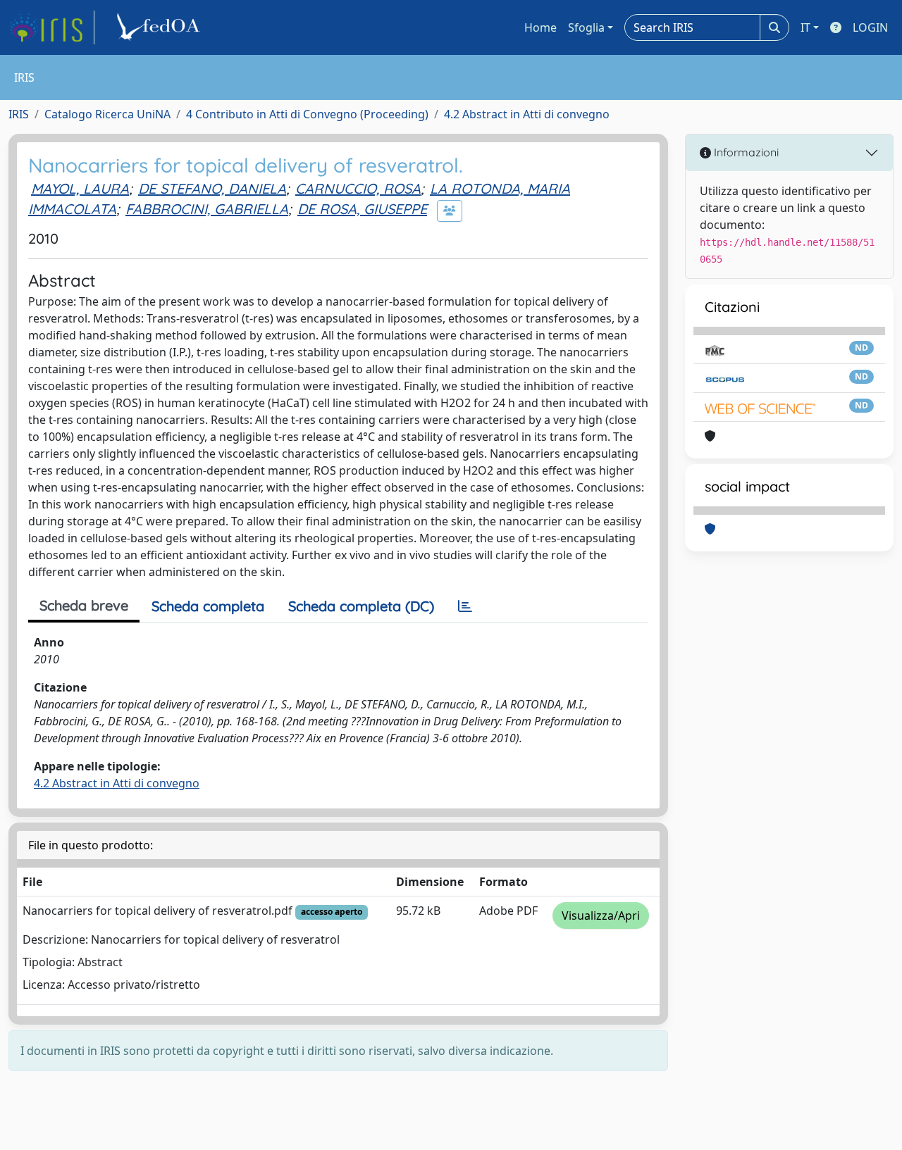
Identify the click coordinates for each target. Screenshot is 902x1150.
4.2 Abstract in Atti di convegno (527, 114)
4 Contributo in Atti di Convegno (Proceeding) (307, 114)
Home (540, 27)
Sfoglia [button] (586, 27)
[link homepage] (51, 27)
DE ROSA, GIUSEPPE (362, 209)
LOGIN (870, 27)
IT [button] (805, 27)
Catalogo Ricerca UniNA (107, 114)
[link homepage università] (161, 27)
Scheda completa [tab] (208, 606)
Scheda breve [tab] (83, 605)
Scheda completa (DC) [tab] (361, 606)
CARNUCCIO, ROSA (358, 188)
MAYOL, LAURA (80, 188)
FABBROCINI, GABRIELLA (206, 209)
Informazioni (745, 152)
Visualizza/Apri (601, 915)
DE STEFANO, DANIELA (212, 188)
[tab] (465, 606)
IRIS (18, 114)
